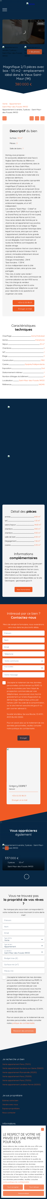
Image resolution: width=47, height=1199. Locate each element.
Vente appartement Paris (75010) (16, 1080)
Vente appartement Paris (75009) (17, 1076)
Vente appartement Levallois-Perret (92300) (21, 1084)
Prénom (7, 633)
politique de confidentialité (23, 728)
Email (6, 647)
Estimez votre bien (10, 1100)
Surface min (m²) (11, 964)
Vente (4, 103)
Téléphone (8, 654)
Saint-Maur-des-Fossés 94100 (15, 106)
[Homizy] (35, 9)
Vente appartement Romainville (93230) (19, 1072)
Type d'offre (8, 938)
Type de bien (8, 944)
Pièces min (8, 971)
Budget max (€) (11, 958)
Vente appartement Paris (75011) (16, 1064)
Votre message (11, 675)
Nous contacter (9, 1112)
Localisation (7, 951)
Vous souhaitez (8, 667)
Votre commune (12, 661)
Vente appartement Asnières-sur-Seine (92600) (23, 1068)
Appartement (15, 103)
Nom (6, 640)
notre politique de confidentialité (16, 1182)
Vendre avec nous (10, 1104)
